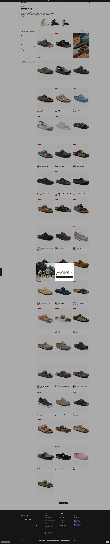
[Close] (73, 264)
